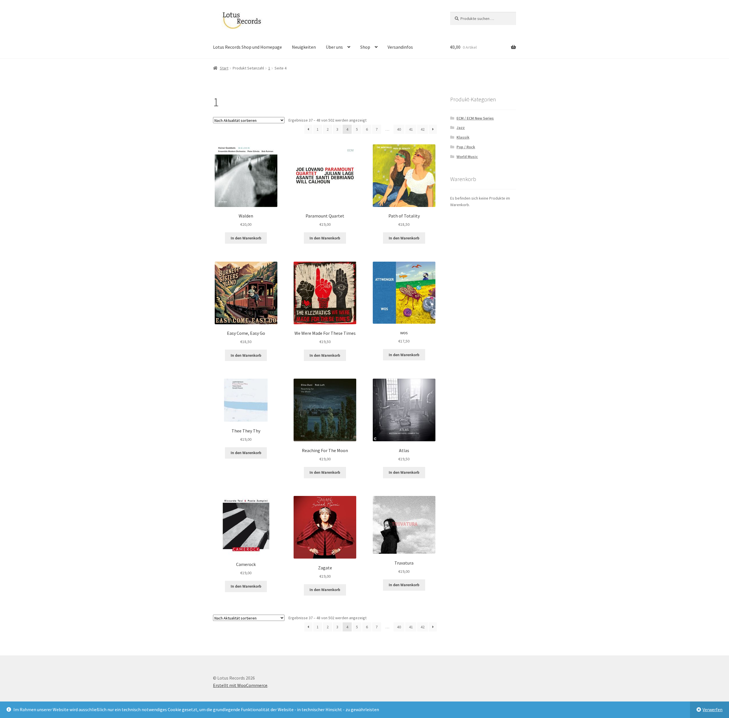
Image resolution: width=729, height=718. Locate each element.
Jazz (460, 127)
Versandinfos (400, 47)
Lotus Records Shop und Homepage (247, 47)
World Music (467, 156)
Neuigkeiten (304, 47)
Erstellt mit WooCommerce (240, 685)
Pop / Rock (465, 146)
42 (423, 129)
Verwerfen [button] (712, 709)
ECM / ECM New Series (475, 118)
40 (399, 129)
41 (411, 129)
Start (224, 68)
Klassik (462, 137)
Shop (365, 47)
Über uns (334, 47)
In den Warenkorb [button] (246, 238)
